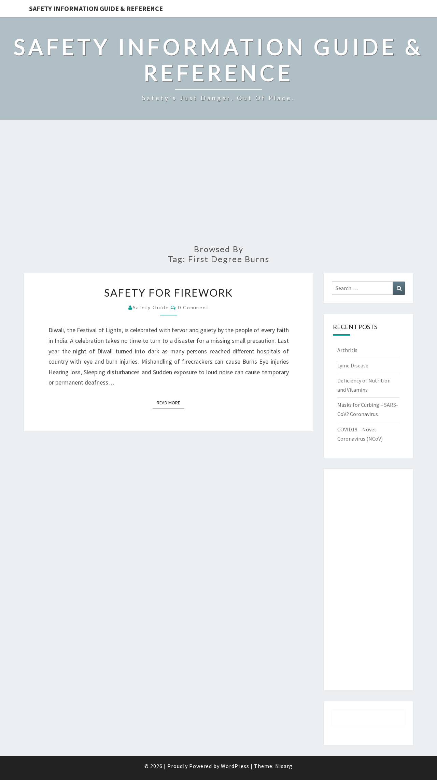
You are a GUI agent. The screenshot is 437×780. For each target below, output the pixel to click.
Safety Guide (151, 307)
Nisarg (284, 766)
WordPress (235, 766)
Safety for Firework (168, 292)
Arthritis (347, 350)
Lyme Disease (352, 365)
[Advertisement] (218, 186)
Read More (170, 402)
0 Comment (193, 307)
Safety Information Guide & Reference (96, 8)
